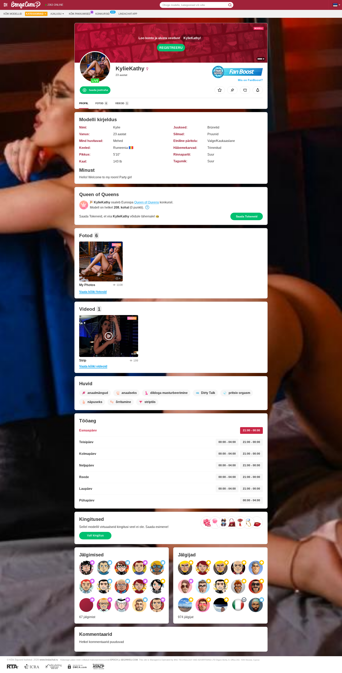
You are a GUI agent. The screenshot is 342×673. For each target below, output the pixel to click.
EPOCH (114, 660)
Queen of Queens (146, 202)
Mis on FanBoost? (250, 80)
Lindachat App (128, 13)
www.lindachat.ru (49, 659)
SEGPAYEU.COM (129, 660)
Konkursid (102, 13)
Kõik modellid (13, 13)
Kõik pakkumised (79, 13)
